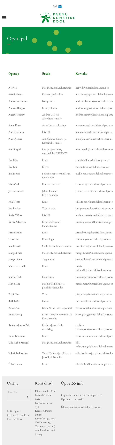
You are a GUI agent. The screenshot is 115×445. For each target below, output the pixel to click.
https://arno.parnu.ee (90, 395)
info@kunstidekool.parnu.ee (86, 407)
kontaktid (77, 399)
